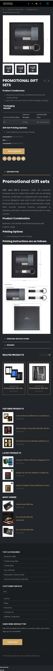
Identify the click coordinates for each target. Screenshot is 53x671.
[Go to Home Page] (3, 9)
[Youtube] (36, 3)
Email (23, 159)
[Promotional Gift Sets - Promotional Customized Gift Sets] (8, 3)
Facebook (5, 159)
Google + (19, 159)
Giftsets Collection (12, 616)
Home (7, 598)
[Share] (5, 667)
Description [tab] (13, 172)
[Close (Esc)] (7, 667)
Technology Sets (11, 561)
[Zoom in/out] (1, 667)
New (5, 592)
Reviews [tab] (10, 345)
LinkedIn (14, 159)
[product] (14, 373)
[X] (32, 3)
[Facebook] (28, 3)
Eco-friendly (9, 570)
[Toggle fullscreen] (3, 667)
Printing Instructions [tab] (18, 339)
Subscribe (12, 642)
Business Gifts (17, 143)
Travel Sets (9, 565)
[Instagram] (40, 3)
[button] (6, 39)
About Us (8, 607)
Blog (6, 603)
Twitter (9, 159)
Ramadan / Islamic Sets (14, 574)
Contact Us (9, 612)
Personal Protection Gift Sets (16, 579)
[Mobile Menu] (47, 3)
